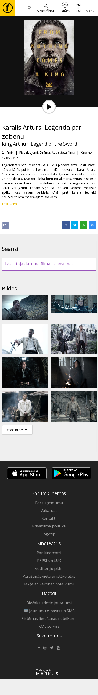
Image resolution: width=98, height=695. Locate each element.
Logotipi (49, 534)
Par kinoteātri (49, 552)
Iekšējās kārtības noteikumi (49, 584)
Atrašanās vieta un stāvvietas (49, 576)
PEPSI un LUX (49, 560)
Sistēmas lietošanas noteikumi (49, 618)
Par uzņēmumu (49, 502)
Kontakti (49, 518)
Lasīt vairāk (10, 204)
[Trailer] (49, 107)
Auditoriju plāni (49, 568)
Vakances (49, 510)
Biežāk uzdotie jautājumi (49, 602)
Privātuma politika (49, 526)
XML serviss (49, 626)
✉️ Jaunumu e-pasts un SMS (49, 610)
